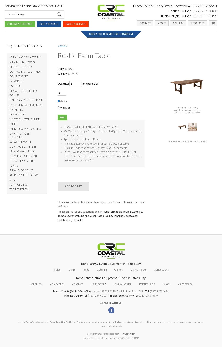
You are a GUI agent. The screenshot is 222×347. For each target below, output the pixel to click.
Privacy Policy (129, 334)
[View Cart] (213, 23)
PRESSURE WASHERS (21, 160)
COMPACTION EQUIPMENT (25, 71)
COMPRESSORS (18, 76)
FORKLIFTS (16, 109)
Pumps (166, 283)
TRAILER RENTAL (19, 189)
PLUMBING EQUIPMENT (23, 156)
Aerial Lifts (36, 283)
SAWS (12, 179)
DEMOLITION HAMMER (23, 90)
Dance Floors (138, 269)
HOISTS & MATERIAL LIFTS (25, 119)
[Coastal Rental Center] (110, 12)
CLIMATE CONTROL (21, 66)
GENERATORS (17, 114)
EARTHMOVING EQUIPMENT (26, 104)
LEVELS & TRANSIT (20, 141)
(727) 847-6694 (204, 6)
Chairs (71, 269)
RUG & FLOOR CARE (21, 170)
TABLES (62, 45)
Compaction (57, 283)
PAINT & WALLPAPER (21, 151)
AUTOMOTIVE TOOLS (22, 62)
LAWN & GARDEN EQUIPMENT (19, 135)
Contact (145, 23)
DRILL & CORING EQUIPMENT (27, 100)
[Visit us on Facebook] (111, 309)
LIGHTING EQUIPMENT (22, 146)
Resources (197, 23)
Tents (86, 269)
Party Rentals (49, 24)
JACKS (13, 123)
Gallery (178, 23)
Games (118, 269)
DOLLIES (14, 95)
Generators (185, 283)
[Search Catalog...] (59, 14)
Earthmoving (98, 283)
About (162, 23)
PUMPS (13, 165)
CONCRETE (16, 81)
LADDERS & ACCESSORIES (25, 128)
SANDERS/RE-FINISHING (23, 175)
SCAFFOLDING (18, 184)
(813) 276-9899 (204, 16)
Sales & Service (76, 24)
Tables (57, 269)
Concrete (77, 283)
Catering (102, 269)
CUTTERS (15, 85)
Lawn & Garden (122, 283)
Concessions (161, 269)
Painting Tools (147, 283)
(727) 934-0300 (204, 11)
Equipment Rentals (19, 24)
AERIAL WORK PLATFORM (25, 57)
